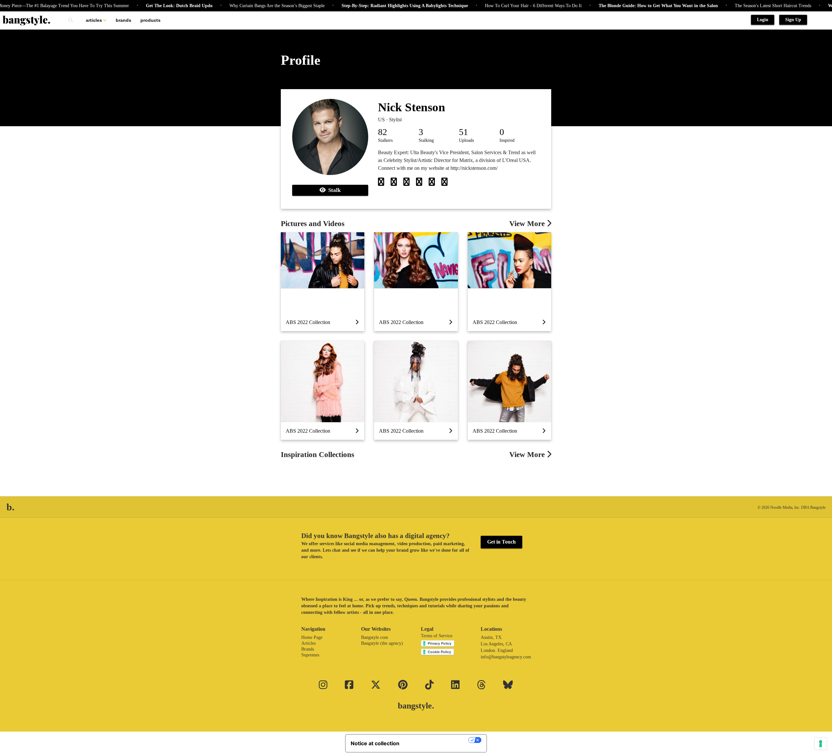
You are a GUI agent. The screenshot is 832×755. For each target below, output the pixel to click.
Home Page (311, 637)
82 (382, 132)
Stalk (333, 190)
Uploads (466, 140)
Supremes (310, 655)
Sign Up (793, 19)
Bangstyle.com (374, 637)
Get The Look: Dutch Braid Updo (159, 5)
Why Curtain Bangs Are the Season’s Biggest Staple (257, 5)
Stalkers (385, 140)
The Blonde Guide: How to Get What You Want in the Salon (638, 5)
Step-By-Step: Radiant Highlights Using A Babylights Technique (385, 5)
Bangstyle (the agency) (382, 643)
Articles (94, 20)
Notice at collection (375, 743)
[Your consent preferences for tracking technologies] (820, 743)
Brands (123, 20)
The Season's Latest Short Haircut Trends (753, 5)
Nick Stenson (411, 107)
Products (150, 20)
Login (762, 19)
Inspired (507, 140)
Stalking (426, 140)
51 (463, 132)
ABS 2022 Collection (308, 322)
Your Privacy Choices (437, 740)
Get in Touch (501, 542)
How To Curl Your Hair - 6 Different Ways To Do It (513, 5)
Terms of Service (436, 635)
